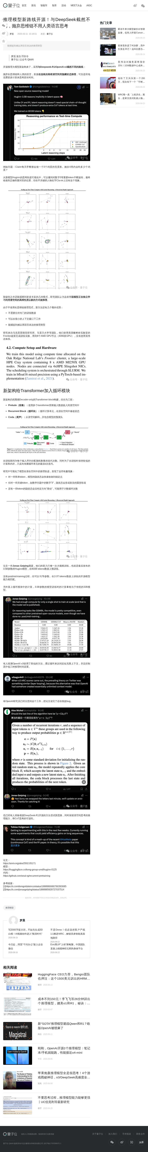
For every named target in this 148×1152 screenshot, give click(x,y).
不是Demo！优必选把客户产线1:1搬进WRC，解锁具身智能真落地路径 (67, 933)
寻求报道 (126, 1134)
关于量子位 (97, 1134)
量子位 (50, 34)
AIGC (89, 5)
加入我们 (112, 1134)
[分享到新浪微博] (3, 33)
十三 (40, 1059)
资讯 (33, 5)
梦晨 (12, 34)
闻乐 (40, 1034)
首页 (24, 5)
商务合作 (140, 1134)
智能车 (43, 5)
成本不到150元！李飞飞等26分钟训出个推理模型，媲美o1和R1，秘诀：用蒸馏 (64, 1003)
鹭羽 (40, 985)
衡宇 (40, 1010)
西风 (40, 1083)
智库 (54, 5)
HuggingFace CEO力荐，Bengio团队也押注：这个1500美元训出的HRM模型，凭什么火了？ (64, 978)
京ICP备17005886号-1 (52, 1143)
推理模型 (9, 908)
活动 (63, 5)
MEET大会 (76, 5)
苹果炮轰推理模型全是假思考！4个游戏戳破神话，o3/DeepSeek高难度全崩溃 (64, 1077)
